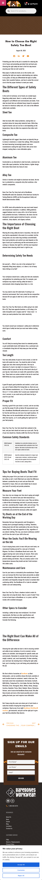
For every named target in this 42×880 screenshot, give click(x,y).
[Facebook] (8, 801)
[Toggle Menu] (3, 3)
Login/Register (34, 4)
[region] (21, 862)
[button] (14, 56)
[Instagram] (12, 801)
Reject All (21, 875)
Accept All (21, 865)
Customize (21, 870)
